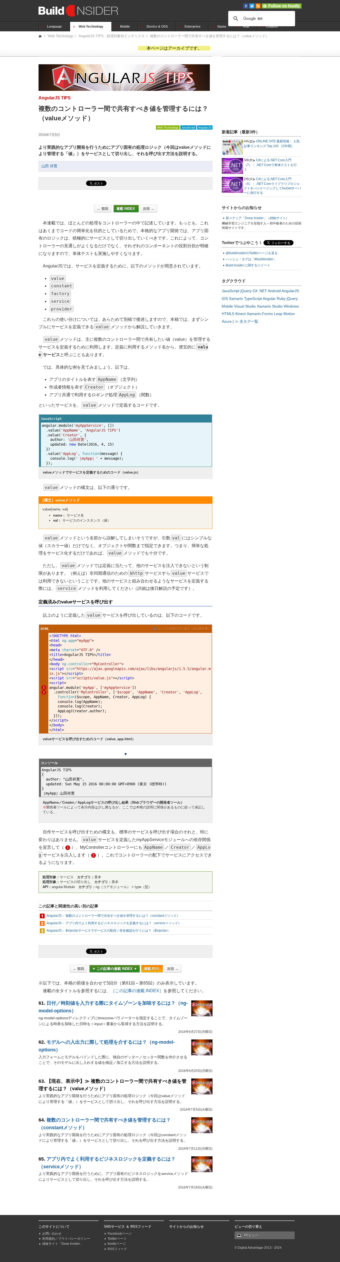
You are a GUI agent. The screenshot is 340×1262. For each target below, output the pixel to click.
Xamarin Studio (270, 306)
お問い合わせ (51, 1233)
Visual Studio (245, 306)
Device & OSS (157, 26)
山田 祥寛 (49, 166)
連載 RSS (152, 969)
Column (272, 26)
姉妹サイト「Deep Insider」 (62, 1243)
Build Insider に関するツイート (248, 265)
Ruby (281, 298)
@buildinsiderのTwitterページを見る (252, 253)
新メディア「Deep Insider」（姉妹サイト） (257, 218)
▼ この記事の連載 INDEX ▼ (114, 969)
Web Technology (91, 26)
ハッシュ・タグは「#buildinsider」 (251, 259)
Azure (227, 321)
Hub (246, 26)
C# (255, 291)
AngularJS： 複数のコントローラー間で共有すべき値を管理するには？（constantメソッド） (113, 916)
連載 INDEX (126, 209)
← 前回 (102, 209)
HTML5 (228, 314)
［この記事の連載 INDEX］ (137, 990)
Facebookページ (119, 1233)
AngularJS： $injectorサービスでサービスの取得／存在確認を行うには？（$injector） (108, 930)
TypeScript (253, 298)
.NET (262, 291)
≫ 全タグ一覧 (246, 321)
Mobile (125, 26)
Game (221, 26)
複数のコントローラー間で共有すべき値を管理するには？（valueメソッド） (209, 36)
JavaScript (188, 127)
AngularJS (204, 127)
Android (274, 291)
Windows (291, 306)
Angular (269, 298)
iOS (225, 298)
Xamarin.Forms (260, 314)
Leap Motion (284, 314)
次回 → (148, 209)
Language (54, 26)
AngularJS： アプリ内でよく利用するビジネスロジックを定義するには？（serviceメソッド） (113, 923)
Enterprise (193, 26)
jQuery (246, 291)
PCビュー (251, 1235)
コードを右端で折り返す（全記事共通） (184, 628)
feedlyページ (117, 1243)
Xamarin (236, 298)
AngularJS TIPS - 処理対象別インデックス (112, 36)
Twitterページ (117, 1238)
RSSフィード (117, 1249)
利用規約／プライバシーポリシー (66, 1238)
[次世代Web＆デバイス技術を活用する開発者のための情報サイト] (40, 36)
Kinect (240, 314)
